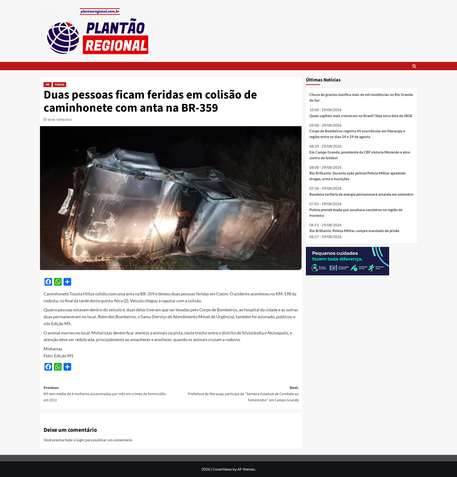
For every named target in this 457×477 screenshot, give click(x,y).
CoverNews (222, 469)
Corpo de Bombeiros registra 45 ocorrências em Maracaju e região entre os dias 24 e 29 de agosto (357, 134)
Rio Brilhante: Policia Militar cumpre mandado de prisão (354, 231)
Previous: (105, 393)
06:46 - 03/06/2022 (60, 119)
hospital (251, 309)
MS (48, 85)
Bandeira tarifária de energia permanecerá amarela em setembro (361, 194)
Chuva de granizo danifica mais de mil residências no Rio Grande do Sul (361, 97)
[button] (414, 66)
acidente (242, 293)
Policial (59, 85)
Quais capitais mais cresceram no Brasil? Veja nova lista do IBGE (360, 115)
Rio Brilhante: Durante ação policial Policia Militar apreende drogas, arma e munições (357, 176)
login (80, 439)
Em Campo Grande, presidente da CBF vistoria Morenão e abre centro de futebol (359, 155)
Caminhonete (56, 293)
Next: (243, 393)
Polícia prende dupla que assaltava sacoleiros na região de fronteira (355, 212)
